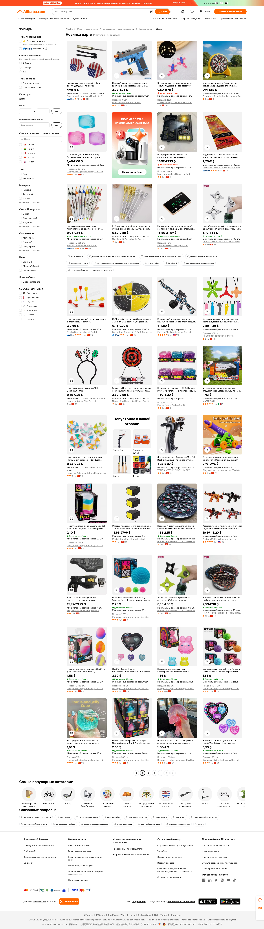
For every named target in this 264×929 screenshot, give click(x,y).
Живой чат (162, 851)
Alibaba (69, 29)
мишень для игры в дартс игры (203, 256)
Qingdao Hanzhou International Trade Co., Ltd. (222, 470)
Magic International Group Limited (173, 174)
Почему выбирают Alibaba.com (39, 845)
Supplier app (139, 901)
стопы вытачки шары (88, 817)
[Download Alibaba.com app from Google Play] (230, 901)
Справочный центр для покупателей (175, 845)
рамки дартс (161, 817)
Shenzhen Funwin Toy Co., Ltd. (126, 102)
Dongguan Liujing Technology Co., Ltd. (85, 171)
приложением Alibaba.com (181, 901)
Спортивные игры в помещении (118, 29)
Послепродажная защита (80, 865)
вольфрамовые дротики (179, 824)
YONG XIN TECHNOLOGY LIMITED (173, 470)
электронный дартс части (35, 824)
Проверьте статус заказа (214, 857)
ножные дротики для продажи (37, 817)
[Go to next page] (173, 773)
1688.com (100, 915)
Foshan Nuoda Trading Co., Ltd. (172, 405)
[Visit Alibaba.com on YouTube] (228, 880)
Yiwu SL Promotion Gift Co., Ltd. (82, 245)
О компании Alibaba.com (36, 839)
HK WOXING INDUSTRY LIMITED (218, 336)
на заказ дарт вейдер (65, 824)
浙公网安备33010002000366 (182, 924)
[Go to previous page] (136, 773)
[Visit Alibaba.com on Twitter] (216, 880)
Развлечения (145, 29)
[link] (260, 900)
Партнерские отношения (214, 868)
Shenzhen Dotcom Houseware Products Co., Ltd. (222, 167)
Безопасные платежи (79, 845)
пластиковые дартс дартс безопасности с (163, 256)
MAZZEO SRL (209, 401)
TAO (156, 915)
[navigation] (40, 401)
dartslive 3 (172, 263)
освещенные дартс (79, 263)
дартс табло (153, 263)
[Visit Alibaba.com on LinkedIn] (210, 880)
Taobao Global (144, 915)
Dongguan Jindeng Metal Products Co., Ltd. (87, 96)
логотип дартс (77, 256)
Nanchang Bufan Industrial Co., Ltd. (128, 239)
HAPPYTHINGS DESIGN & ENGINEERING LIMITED (222, 241)
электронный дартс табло (205, 817)
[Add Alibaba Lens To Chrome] (69, 901)
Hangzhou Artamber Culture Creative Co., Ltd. (87, 473)
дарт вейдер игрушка (150, 824)
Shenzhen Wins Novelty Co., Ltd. (172, 245)
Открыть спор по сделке (169, 857)
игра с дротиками (124, 824)
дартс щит (180, 817)
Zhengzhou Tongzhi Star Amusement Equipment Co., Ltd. (222, 96)
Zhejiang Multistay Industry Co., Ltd (174, 332)
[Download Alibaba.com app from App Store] (207, 901)
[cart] (192, 12)
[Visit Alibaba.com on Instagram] (222, 880)
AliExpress (88, 915)
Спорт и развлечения (87, 29)
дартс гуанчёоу (113, 817)
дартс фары (65, 817)
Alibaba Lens (39, 901)
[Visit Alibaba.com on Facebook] (204, 880)
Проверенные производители (128, 849)
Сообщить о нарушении (169, 877)
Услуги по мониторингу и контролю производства (85, 872)
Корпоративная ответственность (40, 857)
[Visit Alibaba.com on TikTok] (234, 880)
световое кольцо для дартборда (200, 263)
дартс (201, 824)
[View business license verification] (159, 924)
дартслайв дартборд (138, 817)
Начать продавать (210, 851)
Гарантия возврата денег (80, 851)
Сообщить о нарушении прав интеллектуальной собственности (174, 870)
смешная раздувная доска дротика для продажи (118, 263)
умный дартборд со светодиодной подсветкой (91, 270)
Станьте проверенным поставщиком (220, 863)
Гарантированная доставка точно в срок (85, 858)
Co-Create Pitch (31, 851)
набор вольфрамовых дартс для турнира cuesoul (113, 256)
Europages (176, 915)
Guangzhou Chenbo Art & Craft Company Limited (132, 332)
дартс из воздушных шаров (96, 824)
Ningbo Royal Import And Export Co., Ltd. (131, 401)
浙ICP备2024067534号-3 (210, 924)
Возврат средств (165, 863)
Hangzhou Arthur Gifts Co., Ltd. (81, 401)
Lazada (132, 915)
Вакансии (28, 863)
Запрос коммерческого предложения (131, 854)
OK (56, 111)
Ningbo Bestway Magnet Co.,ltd (82, 332)
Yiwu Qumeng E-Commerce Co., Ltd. (174, 102)
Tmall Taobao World (117, 915)
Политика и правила (78, 880)
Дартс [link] (159, 29)
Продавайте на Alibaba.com (215, 845)
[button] (152, 11)
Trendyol (164, 915)
